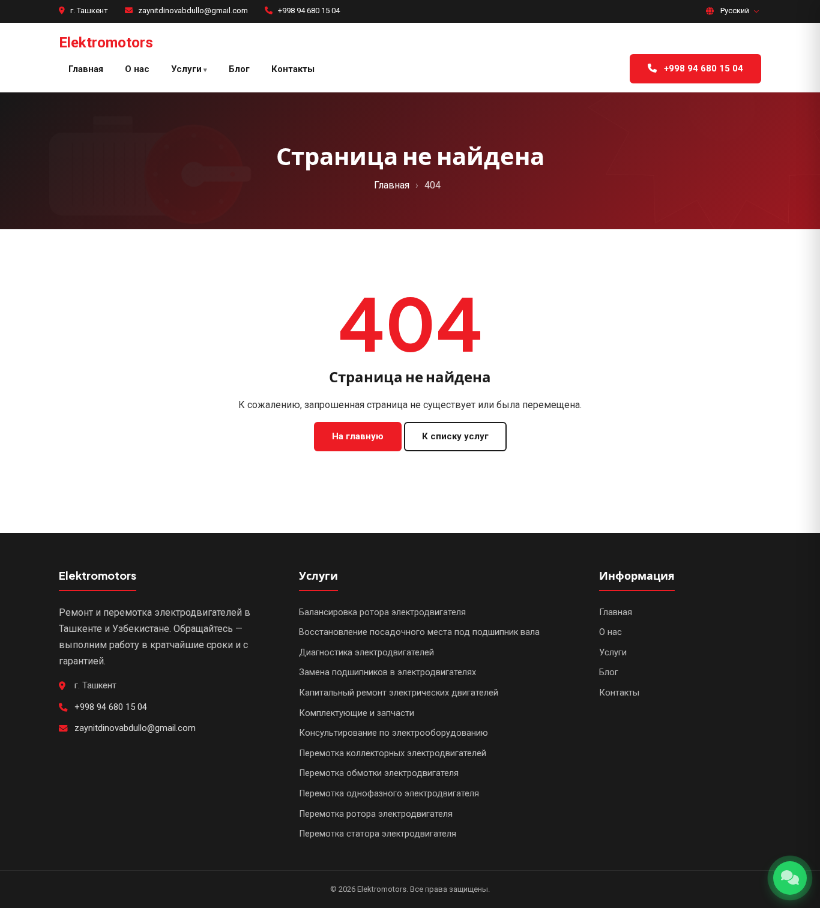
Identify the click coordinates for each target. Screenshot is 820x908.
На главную (358, 436)
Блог (239, 69)
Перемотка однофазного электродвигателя (389, 794)
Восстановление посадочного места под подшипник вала (419, 632)
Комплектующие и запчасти (356, 713)
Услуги (186, 69)
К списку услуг (455, 436)
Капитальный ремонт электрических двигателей (398, 693)
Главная (85, 69)
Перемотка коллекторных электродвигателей (392, 753)
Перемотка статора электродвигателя (377, 834)
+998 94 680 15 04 (309, 10)
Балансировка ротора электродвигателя (382, 612)
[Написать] (790, 878)
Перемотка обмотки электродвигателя (379, 773)
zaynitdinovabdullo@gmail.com (193, 10)
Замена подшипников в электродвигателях (387, 672)
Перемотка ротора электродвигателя (376, 814)
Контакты (293, 69)
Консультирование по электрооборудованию (393, 733)
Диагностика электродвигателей (366, 653)
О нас (137, 69)
